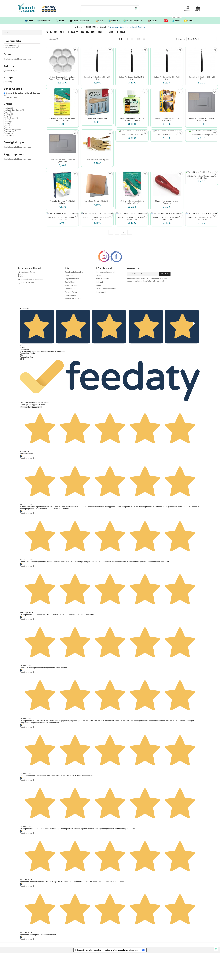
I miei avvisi (101, 292)
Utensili (10, 82)
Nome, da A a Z (201, 39)
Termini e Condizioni (73, 299)
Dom (8, 124)
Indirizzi (99, 282)
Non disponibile (12, 45)
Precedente (25, 407)
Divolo (9, 122)
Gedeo (9, 126)
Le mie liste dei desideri (106, 289)
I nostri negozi (71, 289)
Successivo (36, 407)
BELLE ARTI (11, 71)
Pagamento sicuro (73, 279)
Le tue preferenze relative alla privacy (122, 950)
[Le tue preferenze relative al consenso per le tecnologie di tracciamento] (216, 949)
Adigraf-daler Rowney (15, 110)
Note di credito (102, 279)
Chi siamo (69, 275)
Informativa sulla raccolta (88, 950)
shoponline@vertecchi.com (32, 279)
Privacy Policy (71, 292)
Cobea (9, 114)
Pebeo (9, 134)
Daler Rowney (12, 118)
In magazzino (12, 47)
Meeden (10, 132)
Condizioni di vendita (74, 272)
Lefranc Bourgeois (13, 130)
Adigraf (9, 108)
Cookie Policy (70, 295)
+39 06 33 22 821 (28, 283)
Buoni (98, 285)
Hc (8, 128)
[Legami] (165, 20)
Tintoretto (11, 135)
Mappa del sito (71, 285)
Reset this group (11, 97)
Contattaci (70, 282)
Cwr (9, 116)
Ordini (98, 275)
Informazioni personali (105, 272)
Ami (9, 112)
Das (8, 120)
